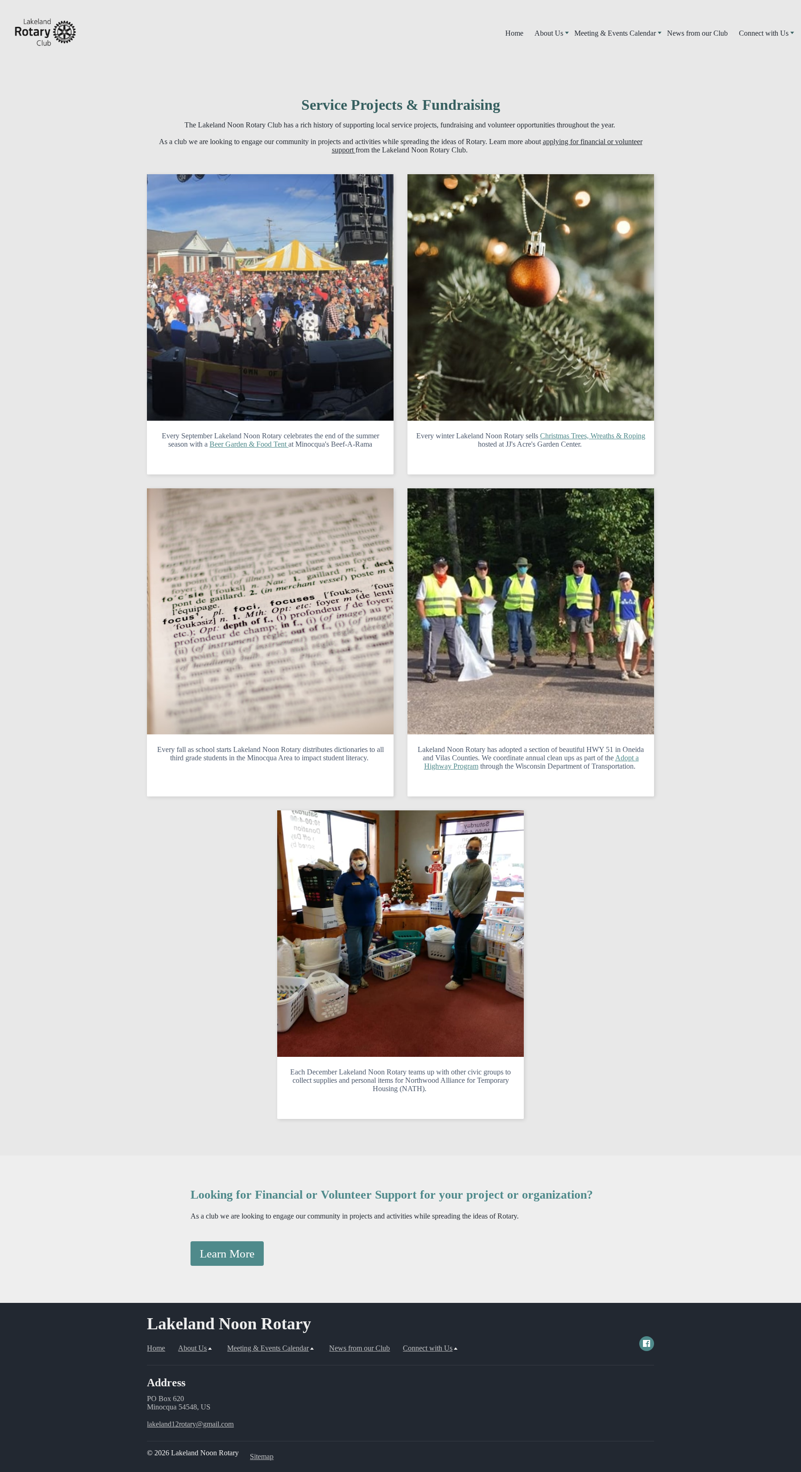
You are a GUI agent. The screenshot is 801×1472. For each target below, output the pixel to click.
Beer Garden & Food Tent (249, 444)
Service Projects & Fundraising (400, 104)
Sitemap (261, 1456)
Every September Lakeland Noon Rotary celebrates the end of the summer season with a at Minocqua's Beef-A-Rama (270, 440)
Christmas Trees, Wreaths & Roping (592, 436)
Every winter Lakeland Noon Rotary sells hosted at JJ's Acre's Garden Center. (530, 440)
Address (166, 1383)
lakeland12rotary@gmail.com (190, 1424)
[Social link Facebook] (646, 1343)
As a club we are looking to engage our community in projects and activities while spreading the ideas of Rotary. (355, 1216)
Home (514, 33)
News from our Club (697, 33)
